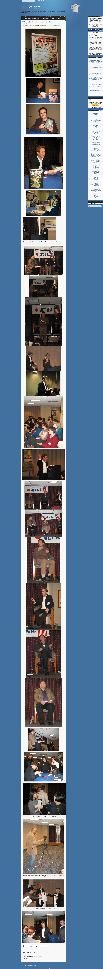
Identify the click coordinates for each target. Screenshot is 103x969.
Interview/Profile (95, 147)
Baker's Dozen (96, 125)
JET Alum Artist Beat (95, 154)
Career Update (96, 130)
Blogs (96, 126)
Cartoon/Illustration (96, 131)
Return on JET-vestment (95, 65)
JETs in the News (96, 161)
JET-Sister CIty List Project (95, 90)
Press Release (96, 180)
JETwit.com (31, 7)
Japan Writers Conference (96, 153)
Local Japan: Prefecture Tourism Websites (95, 93)
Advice (95, 114)
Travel (53, 18)
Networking (95, 177)
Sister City (96, 186)
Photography (41, 23)
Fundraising (95, 141)
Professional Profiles (49, 16)
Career (95, 129)
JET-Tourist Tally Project (95, 84)
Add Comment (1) (62, 23)
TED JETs (96, 188)
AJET (96, 115)
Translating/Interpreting (96, 190)
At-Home (96, 122)
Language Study (95, 171)
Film (96, 138)
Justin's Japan (96, 168)
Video (96, 194)
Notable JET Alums (96, 178)
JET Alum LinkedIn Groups (95, 67)
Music (96, 176)
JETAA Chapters (35, 23)
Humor (95, 143)
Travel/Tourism (96, 191)
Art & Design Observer (96, 120)
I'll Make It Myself (96, 144)
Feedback (58, 18)
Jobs (96, 166)
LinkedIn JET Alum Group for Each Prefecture (96, 70)
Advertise (39, 18)
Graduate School (96, 142)
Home (26, 16)
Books (28, 23)
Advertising (95, 113)
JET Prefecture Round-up (95, 156)
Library (42, 16)
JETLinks (34, 18)
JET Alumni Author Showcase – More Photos (39, 22)
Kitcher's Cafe (96, 170)
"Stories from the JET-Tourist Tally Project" (95, 87)
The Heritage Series (96, 189)
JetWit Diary (96, 162)
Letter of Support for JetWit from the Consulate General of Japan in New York (95, 78)
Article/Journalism (96, 121)
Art (96, 119)
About (30, 16)
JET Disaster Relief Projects (96, 82)
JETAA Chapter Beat (95, 157)
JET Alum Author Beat (96, 155)
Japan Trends (96, 151)
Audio (96, 124)
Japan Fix (96, 148)
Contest (96, 133)
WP (25, 965)
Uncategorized (51, 23)
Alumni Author (96, 116)
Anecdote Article (96, 118)
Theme (27, 965)
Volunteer (96, 195)
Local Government (96, 174)
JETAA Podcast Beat (95, 160)
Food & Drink (96, 139)
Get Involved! (36, 16)
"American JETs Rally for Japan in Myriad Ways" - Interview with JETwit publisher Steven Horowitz (95, 61)
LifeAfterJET (96, 173)
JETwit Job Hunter (96, 164)
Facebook (95, 24)
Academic (96, 112)
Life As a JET (96, 172)
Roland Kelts (46, 23)
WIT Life (96, 197)
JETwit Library (96, 165)
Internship (96, 145)
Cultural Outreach (96, 135)
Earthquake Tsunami (96, 136)
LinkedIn (100, 24)
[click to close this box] (88, 16)
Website (96, 196)
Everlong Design (33, 965)
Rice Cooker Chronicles (96, 184)
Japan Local (96, 149)
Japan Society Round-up (96, 150)
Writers (55, 23)
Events (31, 23)
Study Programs (47, 18)
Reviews (96, 183)
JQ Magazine (96, 167)
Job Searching (59, 16)
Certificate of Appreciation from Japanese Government (95, 74)
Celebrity (96, 132)
